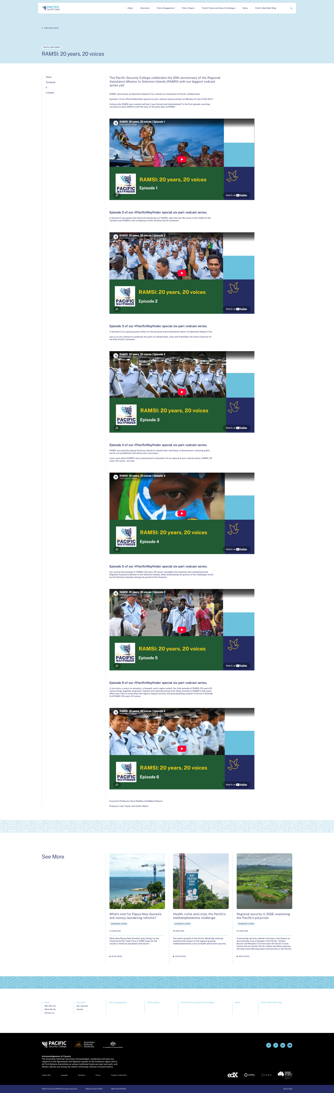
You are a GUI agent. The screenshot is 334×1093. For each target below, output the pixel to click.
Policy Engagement (166, 8)
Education (145, 8)
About (130, 8)
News (245, 8)
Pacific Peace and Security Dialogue (218, 8)
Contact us (49, 1013)
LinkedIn (50, 92)
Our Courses (82, 1006)
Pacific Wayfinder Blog (265, 8)
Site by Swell (288, 1089)
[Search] (291, 8)
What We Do (50, 1009)
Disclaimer (81, 1075)
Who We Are (50, 1006)
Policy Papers (188, 8)
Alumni (80, 1009)
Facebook (50, 82)
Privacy (98, 1075)
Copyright (64, 1075)
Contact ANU (46, 1075)
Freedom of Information (119, 1075)
